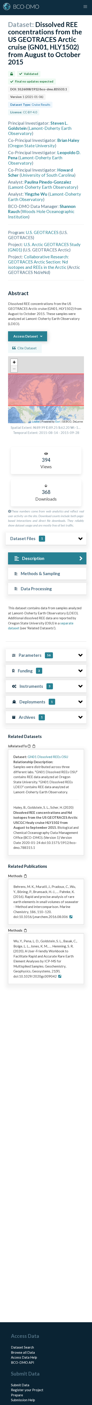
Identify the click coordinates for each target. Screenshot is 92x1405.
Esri (57, 421)
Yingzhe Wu (36, 194)
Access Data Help (24, 1357)
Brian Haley (68, 140)
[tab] (47, 558)
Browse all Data (23, 1352)
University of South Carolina (47, 175)
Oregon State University (32, 145)
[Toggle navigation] (85, 6)
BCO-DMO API (22, 1362)
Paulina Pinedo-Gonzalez (48, 181)
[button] (14, 362)
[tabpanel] (46, 619)
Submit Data (20, 1385)
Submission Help (23, 1400)
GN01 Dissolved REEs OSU (48, 757)
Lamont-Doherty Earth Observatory (43, 187)
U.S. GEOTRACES (42, 232)
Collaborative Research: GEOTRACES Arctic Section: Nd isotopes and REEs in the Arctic (38, 262)
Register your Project (27, 1390)
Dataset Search (22, 1347)
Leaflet (36, 421)
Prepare (17, 1395)
